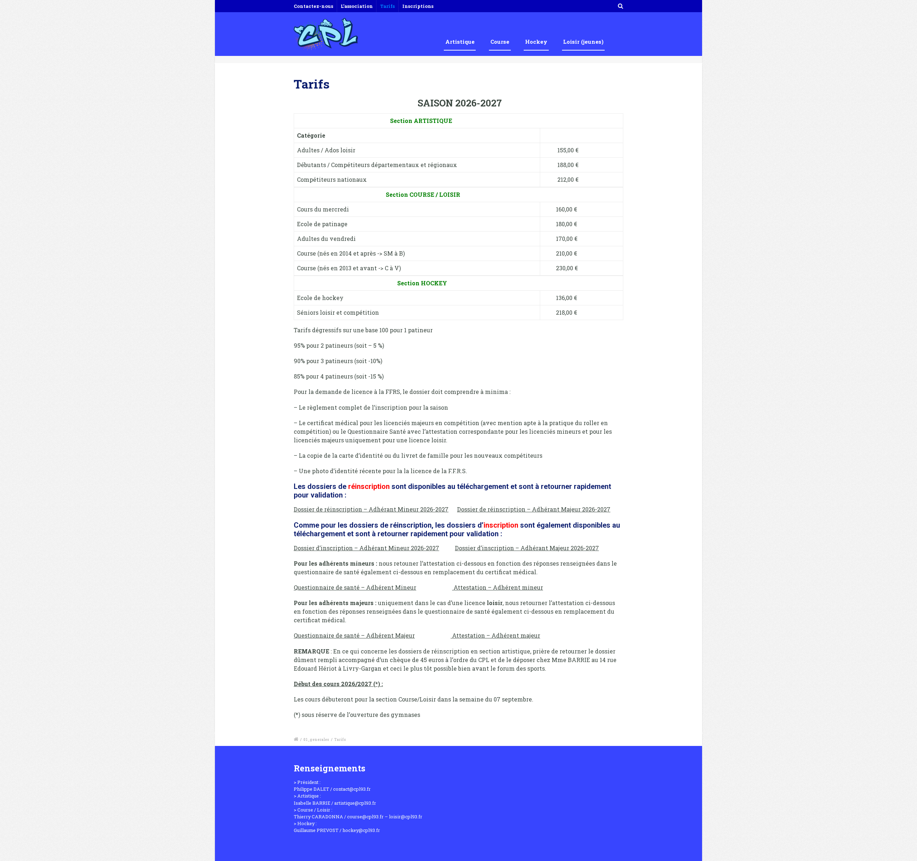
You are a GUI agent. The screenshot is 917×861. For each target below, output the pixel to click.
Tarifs (387, 6)
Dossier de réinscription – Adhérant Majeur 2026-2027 (533, 509)
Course (499, 41)
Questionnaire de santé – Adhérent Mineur (355, 587)
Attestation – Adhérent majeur (495, 635)
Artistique (460, 41)
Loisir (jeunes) (583, 41)
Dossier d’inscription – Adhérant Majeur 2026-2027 (527, 548)
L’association (357, 6)
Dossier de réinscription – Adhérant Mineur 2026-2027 (371, 509)
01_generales (316, 739)
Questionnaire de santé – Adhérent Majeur (354, 635)
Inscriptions (417, 6)
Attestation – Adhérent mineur (497, 587)
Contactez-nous (313, 6)
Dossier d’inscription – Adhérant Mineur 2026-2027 (366, 548)
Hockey (536, 41)
